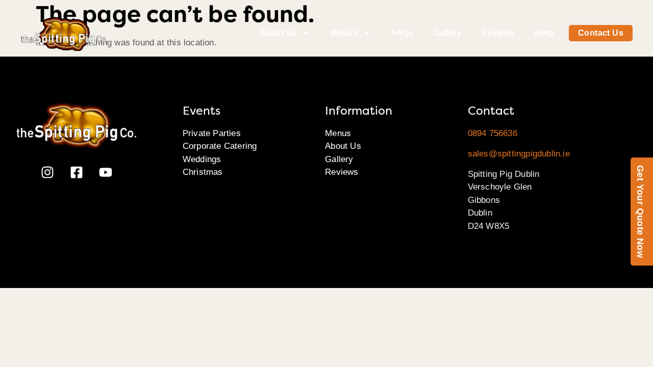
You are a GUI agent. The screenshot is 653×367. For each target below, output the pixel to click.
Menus (338, 133)
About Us (277, 33)
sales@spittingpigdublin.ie (519, 154)
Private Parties (212, 133)
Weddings (202, 159)
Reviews (498, 33)
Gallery (447, 33)
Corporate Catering (220, 146)
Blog (544, 33)
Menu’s (344, 33)
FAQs (402, 33)
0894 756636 (492, 133)
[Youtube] (105, 172)
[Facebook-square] (76, 172)
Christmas (203, 172)
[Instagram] (47, 172)
